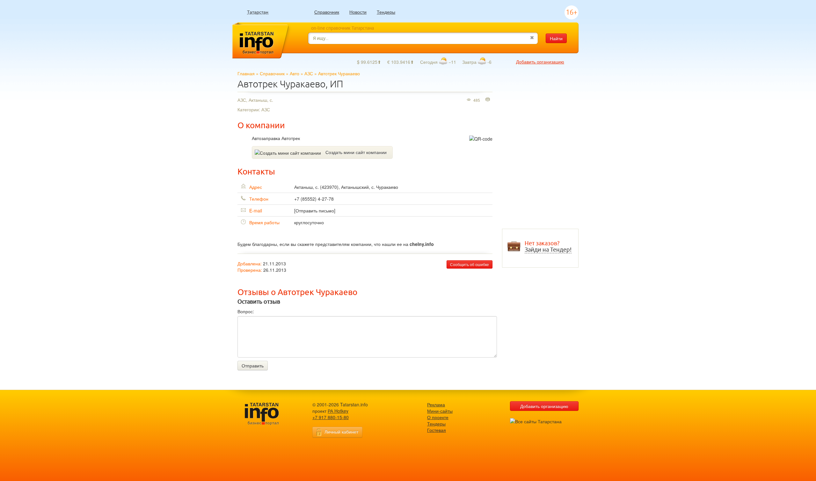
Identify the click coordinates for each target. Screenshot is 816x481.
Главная (246, 73)
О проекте (437, 417)
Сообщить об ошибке (469, 264)
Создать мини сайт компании (356, 152)
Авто (294, 73)
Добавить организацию (540, 61)
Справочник (326, 12)
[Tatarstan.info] (268, 413)
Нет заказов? (548, 246)
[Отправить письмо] (314, 210)
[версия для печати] (488, 100)
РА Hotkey (338, 411)
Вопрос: (245, 311)
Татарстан (257, 12)
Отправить (253, 365)
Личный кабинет (341, 431)
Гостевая (436, 430)
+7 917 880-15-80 (330, 417)
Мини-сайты (440, 411)
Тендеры (386, 12)
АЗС (308, 73)
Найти (556, 38)
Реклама (436, 404)
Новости (358, 12)
